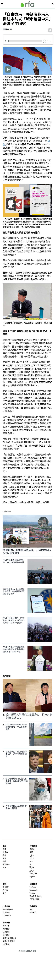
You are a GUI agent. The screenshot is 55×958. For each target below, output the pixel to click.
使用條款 (6, 935)
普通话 (32, 849)
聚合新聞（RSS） (36, 896)
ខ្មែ (30, 864)
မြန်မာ (32, 855)
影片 (4, 867)
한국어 (32, 858)
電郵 (31, 909)
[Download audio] (50, 40)
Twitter (32, 893)
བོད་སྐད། (32, 867)
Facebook (33, 890)
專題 (4, 858)
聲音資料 (6, 864)
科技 (4, 861)
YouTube (33, 887)
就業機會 (6, 929)
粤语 (31, 852)
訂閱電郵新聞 (35, 899)
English (32, 876)
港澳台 (5, 852)
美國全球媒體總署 (9, 938)
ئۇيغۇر (32, 870)
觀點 (4, 855)
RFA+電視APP (8, 909)
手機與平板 (7, 915)
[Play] (6, 41)
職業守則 (6, 925)
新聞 (4, 849)
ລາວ (31, 861)
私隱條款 (6, 932)
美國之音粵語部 (8, 941)
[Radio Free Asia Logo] (27, 4)
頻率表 (5, 890)
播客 (4, 893)
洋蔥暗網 (6, 912)
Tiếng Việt (33, 873)
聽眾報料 (33, 912)
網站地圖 (6, 944)
